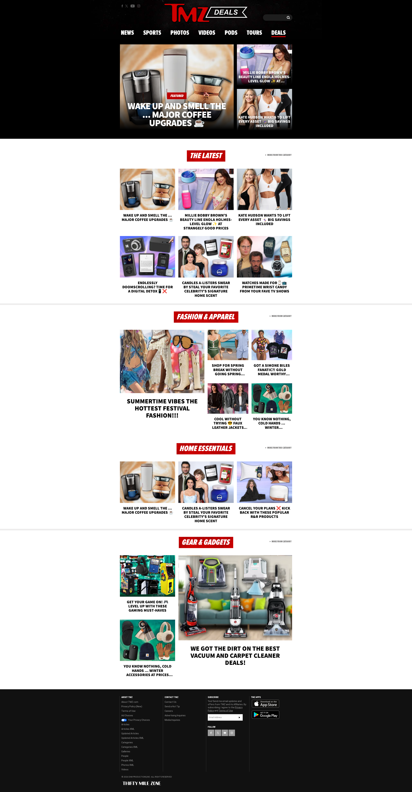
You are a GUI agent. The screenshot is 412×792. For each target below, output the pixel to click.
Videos (206, 33)
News (127, 33)
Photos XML (127, 765)
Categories (127, 742)
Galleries (125, 751)
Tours (254, 33)
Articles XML (127, 729)
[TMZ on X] (127, 6)
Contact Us (170, 702)
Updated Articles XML (132, 738)
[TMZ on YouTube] (225, 733)
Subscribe (239, 717)
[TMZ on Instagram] (138, 6)
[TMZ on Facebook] (122, 6)
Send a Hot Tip (172, 706)
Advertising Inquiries (175, 715)
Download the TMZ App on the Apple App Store (265, 704)
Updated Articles (130, 733)
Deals (278, 33)
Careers (169, 711)
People (124, 756)
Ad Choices (127, 715)
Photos (179, 33)
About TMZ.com (129, 702)
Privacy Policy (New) (131, 706)
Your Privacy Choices (139, 720)
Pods (231, 33)
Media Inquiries (172, 720)
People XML (127, 760)
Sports (152, 33)
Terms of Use (128, 711)
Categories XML (129, 747)
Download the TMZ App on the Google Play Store (265, 715)
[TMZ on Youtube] (132, 6)
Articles (125, 724)
